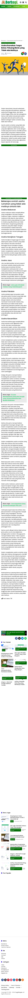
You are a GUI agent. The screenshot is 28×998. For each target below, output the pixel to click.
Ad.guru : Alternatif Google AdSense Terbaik (6, 683)
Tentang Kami (5, 989)
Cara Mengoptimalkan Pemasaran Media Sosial (6, 670)
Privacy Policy (5, 945)
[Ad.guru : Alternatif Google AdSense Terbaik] (5, 856)
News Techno (5, 971)
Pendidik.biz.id (5, 970)
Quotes (3, 966)
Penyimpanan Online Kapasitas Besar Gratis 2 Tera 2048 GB (7, 655)
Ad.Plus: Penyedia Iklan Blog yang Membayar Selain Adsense (19, 683)
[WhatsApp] (25, 638)
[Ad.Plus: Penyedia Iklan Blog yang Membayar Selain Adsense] (5, 866)
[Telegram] (22, 638)
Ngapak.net (4, 973)
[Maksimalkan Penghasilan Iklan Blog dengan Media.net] (5, 847)
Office (3, 958)
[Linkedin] (14, 980)
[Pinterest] (8, 980)
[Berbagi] (9, 2)
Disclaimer (4, 944)
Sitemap (3, 953)
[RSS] (22, 980)
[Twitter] (19, 638)
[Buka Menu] (23, 2)
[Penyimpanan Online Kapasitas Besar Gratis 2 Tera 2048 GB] (7, 648)
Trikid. (2, 965)
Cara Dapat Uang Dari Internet (8, 43)
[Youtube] (17, 980)
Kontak (18, 987)
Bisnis (3, 650)
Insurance (4, 968)
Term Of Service (15, 985)
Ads (2, 957)
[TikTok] (20, 980)
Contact (3, 955)
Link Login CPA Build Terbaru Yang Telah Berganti (20, 654)
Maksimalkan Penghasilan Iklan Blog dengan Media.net (20, 668)
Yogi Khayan (18, 992)
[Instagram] (11, 980)
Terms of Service (5, 947)
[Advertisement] (14, 24)
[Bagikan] (25, 53)
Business (4, 665)
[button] (20, 2)
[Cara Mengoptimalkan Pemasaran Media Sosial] (7, 663)
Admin (2, 53)
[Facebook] (16, 638)
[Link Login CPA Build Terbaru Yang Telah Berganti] (5, 828)
